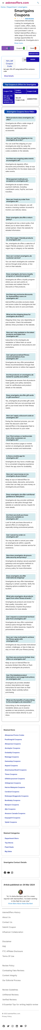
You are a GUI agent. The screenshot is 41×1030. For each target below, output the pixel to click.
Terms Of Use (8, 956)
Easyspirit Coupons (12, 818)
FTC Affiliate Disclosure (12, 951)
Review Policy (8, 965)
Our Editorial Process (11, 980)
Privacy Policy (7, 1016)
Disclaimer (6, 941)
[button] (3, 3)
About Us (6, 917)
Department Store (12, 838)
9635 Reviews (29, 18)
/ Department (11, 7)
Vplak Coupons (11, 822)
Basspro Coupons (12, 805)
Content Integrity (9, 975)
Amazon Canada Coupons (15, 813)
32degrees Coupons (13, 783)
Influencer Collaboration (12, 932)
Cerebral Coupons (12, 792)
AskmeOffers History (11, 912)
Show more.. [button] (19, 43)
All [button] (7, 48)
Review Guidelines (10, 990)
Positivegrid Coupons (13, 739)
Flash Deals (9, 847)
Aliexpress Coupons (13, 744)
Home (3, 7)
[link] (5, 872)
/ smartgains (22, 7)
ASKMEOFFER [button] (29, 60)
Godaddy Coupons (12, 752)
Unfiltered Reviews (10, 994)
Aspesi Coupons (11, 765)
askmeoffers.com (17, 2)
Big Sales (8, 851)
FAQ (4, 946)
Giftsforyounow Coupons (15, 779)
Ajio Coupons (10, 809)
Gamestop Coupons (12, 761)
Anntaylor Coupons (12, 748)
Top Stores (9, 843)
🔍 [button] (38, 3)
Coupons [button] (20, 48)
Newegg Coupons (12, 757)
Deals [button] (33, 48)
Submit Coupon (9, 927)
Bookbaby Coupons (12, 800)
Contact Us (7, 922)
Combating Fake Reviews (13, 970)
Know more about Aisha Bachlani (20, 903)
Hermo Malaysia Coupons (15, 787)
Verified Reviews (9, 999)
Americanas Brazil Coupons (16, 770)
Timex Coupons (11, 774)
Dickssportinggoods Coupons (16, 796)
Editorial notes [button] (34, 53)
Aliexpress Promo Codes (14, 735)
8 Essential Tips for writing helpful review (20, 1004)
